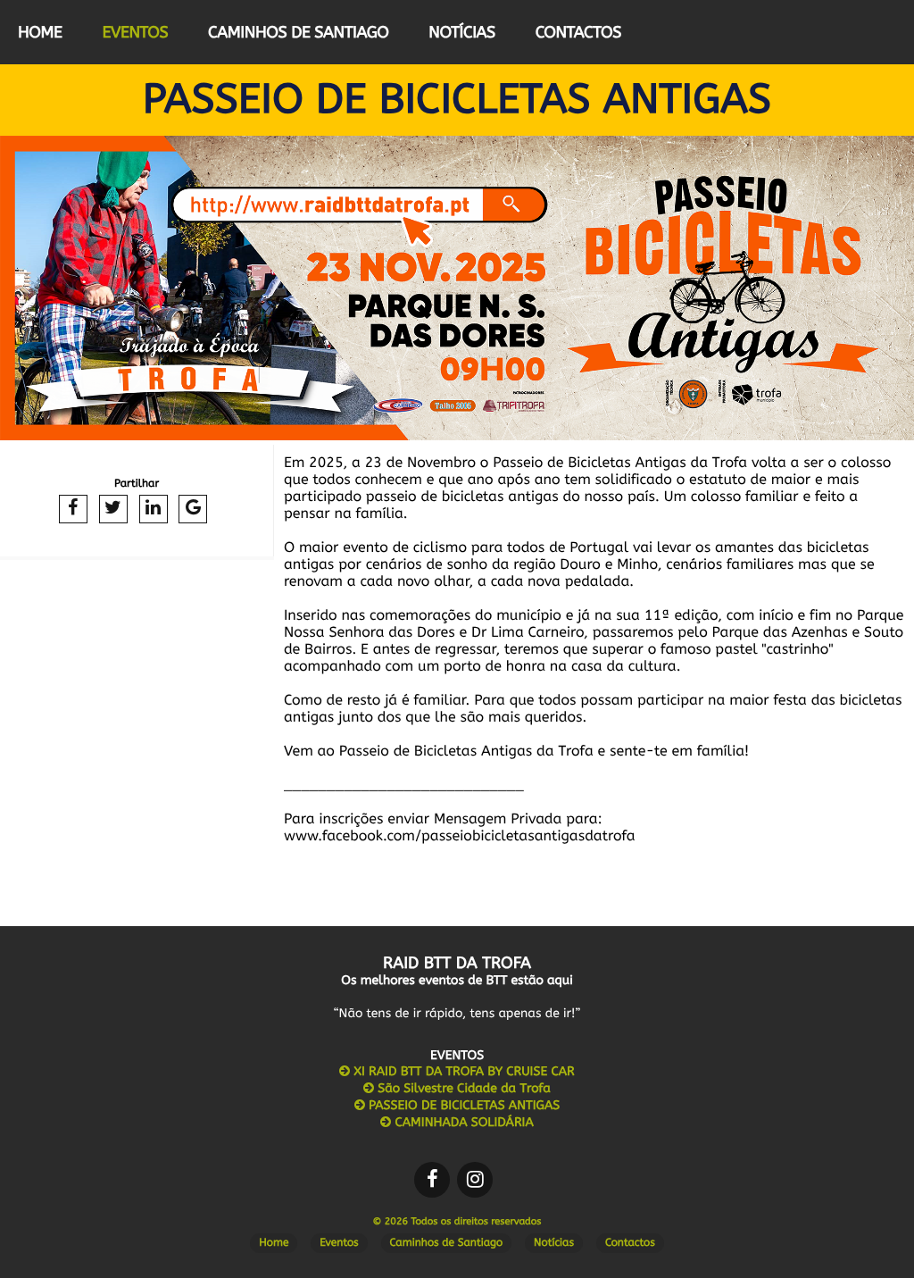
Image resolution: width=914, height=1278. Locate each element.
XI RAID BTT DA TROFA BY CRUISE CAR (462, 1071)
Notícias (461, 32)
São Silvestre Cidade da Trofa (462, 1088)
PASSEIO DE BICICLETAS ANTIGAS (463, 1105)
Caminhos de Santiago (298, 32)
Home (40, 32)
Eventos (135, 32)
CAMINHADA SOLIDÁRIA (462, 1122)
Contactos (578, 32)
